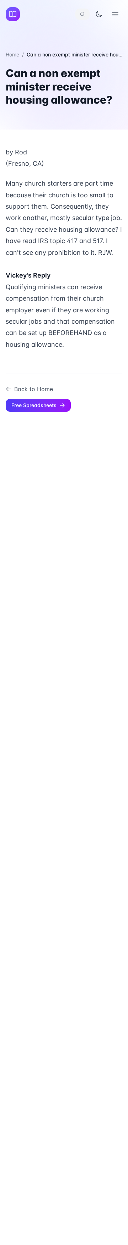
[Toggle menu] (115, 14)
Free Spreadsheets (34, 405)
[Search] (82, 14)
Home (12, 54)
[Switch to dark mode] (98, 14)
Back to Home (33, 389)
